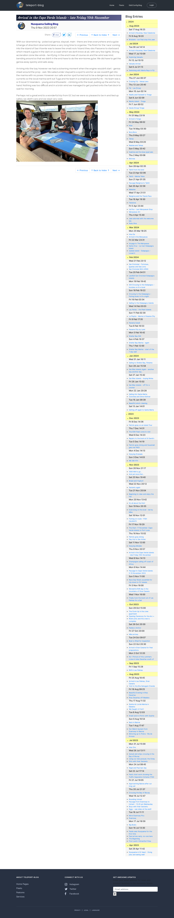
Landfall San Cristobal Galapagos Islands (142, 277)
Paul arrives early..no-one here (140, 836)
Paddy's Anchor (135, 628)
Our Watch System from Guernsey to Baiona (138, 730)
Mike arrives (133, 634)
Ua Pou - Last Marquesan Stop (141, 209)
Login (152, 5)
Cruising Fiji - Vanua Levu (138, 81)
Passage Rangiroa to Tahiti (139, 183)
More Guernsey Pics (136, 816)
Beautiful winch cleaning (138, 403)
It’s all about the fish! (137, 503)
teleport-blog (34, 5)
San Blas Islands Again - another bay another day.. (141, 370)
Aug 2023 (134, 674)
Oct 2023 (134, 604)
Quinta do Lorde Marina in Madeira (139, 705)
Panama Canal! (134, 323)
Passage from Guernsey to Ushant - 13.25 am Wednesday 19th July (141, 803)
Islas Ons (132, 747)
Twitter (72, 889)
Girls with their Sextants (138, 761)
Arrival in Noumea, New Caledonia (142, 33)
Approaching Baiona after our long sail (140, 785)
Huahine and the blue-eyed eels (141, 152)
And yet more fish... (136, 474)
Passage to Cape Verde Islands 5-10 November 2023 (141, 572)
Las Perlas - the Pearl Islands (140, 310)
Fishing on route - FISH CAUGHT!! (138, 520)
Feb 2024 (134, 257)
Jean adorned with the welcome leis (141, 220)
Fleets (121, 5)
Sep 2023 (134, 663)
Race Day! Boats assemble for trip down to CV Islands (140, 581)
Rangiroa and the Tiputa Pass (140, 196)
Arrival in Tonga (135, 119)
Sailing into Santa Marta (138, 394)
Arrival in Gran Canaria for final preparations (141, 649)
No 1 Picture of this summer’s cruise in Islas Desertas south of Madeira (141, 658)
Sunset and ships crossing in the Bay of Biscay (141, 755)
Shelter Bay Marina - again (139, 343)
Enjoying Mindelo (135, 546)
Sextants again (134, 487)
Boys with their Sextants (138, 807)
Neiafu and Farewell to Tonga (140, 95)
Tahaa (131, 139)
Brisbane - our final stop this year (142, 40)
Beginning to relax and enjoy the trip (141, 495)
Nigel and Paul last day (137, 768)
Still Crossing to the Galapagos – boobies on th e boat (141, 286)
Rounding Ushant (135, 799)
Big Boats (132, 825)
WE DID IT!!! (133, 461)
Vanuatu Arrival (134, 64)
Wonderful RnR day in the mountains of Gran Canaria (139, 590)
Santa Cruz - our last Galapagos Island (141, 247)
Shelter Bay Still (135, 336)
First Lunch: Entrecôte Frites (140, 841)
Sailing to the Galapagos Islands (141, 303)
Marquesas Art (134, 212)
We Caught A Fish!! (136, 709)
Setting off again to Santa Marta (141, 410)
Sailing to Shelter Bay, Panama (140, 363)
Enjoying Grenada (135, 454)
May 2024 (134, 112)
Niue (130, 126)
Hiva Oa (132, 234)
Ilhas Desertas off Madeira (139, 698)
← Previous (82, 35)
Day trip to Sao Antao (137, 539)
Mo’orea (132, 159)
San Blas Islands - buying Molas (141, 378)
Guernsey (132, 818)
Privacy (77, 910)
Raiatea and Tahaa (136, 145)
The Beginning (134, 839)
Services (20, 896)
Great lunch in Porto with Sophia (141, 716)
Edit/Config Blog (135, 5)
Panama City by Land (137, 329)
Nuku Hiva (133, 223)
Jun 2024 (134, 74)
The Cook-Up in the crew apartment (138, 612)
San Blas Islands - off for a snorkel (139, 386)
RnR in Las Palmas (136, 670)
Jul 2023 (133, 740)
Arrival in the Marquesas (138, 237)
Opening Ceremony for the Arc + (141, 616)
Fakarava (132, 203)
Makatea (132, 189)
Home (112, 5)
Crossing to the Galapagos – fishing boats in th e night (140, 295)
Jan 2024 (134, 356)
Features (20, 892)
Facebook (74, 893)
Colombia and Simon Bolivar (139, 397)
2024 (131, 21)
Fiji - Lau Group (135, 88)
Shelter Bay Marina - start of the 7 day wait (141, 350)
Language (96, 910)
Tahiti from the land (136, 170)
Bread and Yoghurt (136, 481)
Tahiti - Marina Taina (136, 176)
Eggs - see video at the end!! (140, 809)
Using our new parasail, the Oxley (142, 759)
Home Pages (22, 884)
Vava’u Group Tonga (136, 108)
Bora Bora (133, 132)
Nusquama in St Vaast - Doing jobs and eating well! (140, 853)
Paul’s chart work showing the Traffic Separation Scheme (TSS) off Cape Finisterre (141, 776)
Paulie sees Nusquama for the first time (140, 832)
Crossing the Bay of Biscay (139, 793)
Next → (116, 35)
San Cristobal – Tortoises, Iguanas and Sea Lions (139, 265)
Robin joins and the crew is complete (139, 620)
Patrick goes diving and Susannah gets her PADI (142, 446)
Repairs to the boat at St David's (141, 438)
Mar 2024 (134, 227)
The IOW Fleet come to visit (139, 432)
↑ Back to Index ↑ (100, 35)
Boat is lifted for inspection (139, 641)
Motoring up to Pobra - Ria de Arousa (140, 735)
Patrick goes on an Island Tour (140, 425)
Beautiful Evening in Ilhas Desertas (138, 694)
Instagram (74, 884)
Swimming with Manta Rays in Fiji (141, 70)
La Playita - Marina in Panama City (142, 316)
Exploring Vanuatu (136, 57)
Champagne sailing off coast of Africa (141, 563)
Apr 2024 (134, 162)
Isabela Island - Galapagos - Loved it (140, 252)
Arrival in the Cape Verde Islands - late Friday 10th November (141, 554)
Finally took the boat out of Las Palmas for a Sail (141, 599)
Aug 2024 (134, 26)
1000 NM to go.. (135, 472)
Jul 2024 (133, 43)
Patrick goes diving (136, 537)
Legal (86, 910)
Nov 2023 (134, 464)
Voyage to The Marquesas (139, 243)
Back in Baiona (134, 722)
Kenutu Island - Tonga (137, 101)
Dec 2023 (134, 418)
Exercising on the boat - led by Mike (141, 511)
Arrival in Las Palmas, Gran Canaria (139, 682)
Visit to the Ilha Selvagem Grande (142, 686)
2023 (131, 414)
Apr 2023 (134, 845)
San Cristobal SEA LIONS (138, 269)
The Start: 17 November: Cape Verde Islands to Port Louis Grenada (140, 529)
